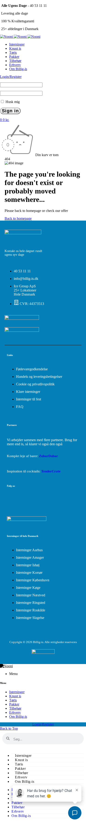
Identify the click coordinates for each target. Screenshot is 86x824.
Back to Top (9, 728)
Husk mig (12, 102)
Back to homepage (18, 218)
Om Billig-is (24, 781)
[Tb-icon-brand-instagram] (28, 500)
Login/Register (11, 77)
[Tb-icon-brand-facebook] (12, 500)
